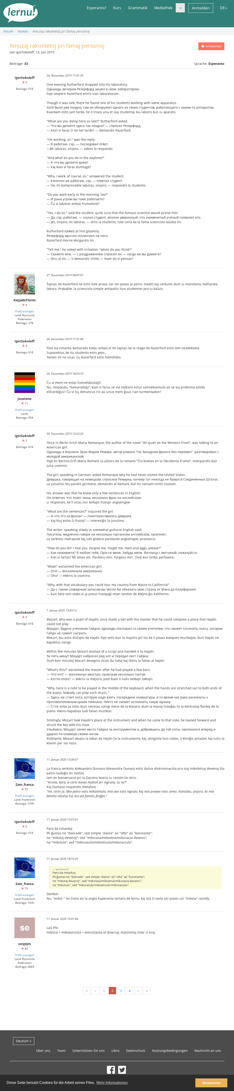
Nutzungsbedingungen (170, 1050)
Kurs (117, 7)
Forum (8, 31)
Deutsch (22, 1041)
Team (61, 1050)
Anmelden (201, 8)
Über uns (43, 1050)
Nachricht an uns (207, 1050)
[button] (180, 7)
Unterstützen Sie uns (88, 1050)
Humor (23, 31)
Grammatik (137, 7)
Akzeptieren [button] (211, 1083)
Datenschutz (135, 1050)
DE (222, 7)
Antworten (213, 46)
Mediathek (163, 7)
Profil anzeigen (24, 311)
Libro (115, 1050)
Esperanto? (96, 7)
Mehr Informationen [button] (112, 1083)
